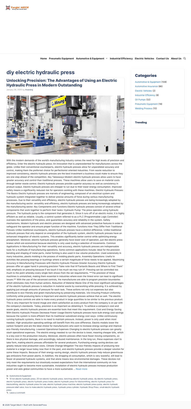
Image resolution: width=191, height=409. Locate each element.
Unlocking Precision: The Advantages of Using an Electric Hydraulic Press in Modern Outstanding (61, 82)
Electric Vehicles (144, 58)
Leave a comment (17, 393)
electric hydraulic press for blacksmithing (72, 381)
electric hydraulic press (16, 381)
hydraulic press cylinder (68, 387)
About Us (176, 58)
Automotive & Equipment (90, 58)
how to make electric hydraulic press (41, 387)
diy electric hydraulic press (105, 379)
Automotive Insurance (146, 86)
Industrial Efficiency (121, 58)
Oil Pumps (140, 99)
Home (43, 58)
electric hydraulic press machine (61, 384)
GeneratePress (40, 405)
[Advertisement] (95, 35)
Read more (81, 369)
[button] (184, 58)
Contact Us (162, 58)
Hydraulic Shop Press (89, 387)
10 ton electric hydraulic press (22, 379)
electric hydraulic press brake (40, 381)
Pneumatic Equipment (61, 58)
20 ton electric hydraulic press (50, 379)
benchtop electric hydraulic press (78, 379)
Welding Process (143, 108)
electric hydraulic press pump (89, 384)
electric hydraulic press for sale (32, 384)
